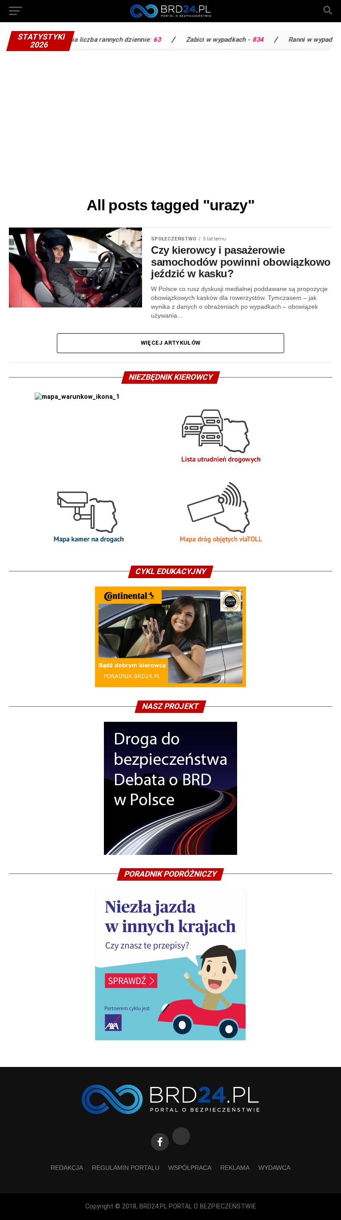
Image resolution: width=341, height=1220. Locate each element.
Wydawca (274, 1167)
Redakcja (67, 1167)
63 (141, 39)
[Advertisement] (170, 122)
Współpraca (189, 1167)
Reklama (235, 1167)
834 (241, 39)
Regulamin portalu (125, 1167)
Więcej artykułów (170, 342)
